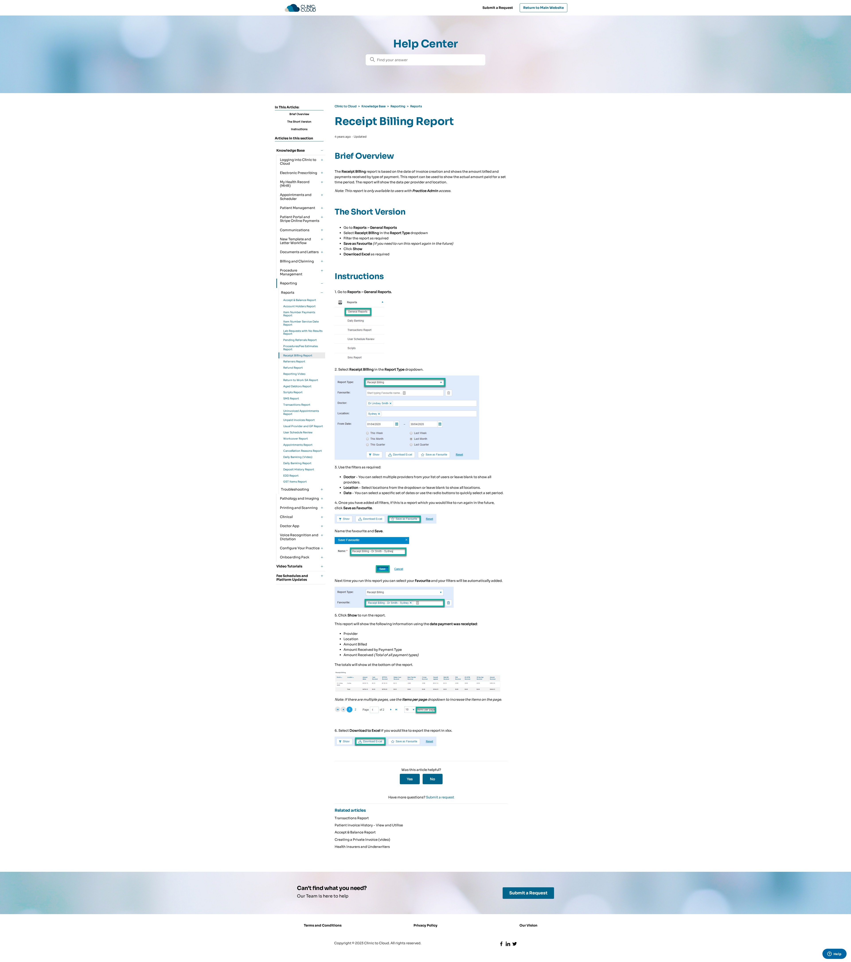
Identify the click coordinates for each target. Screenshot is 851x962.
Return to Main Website (543, 8)
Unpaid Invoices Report (299, 420)
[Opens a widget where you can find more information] (834, 954)
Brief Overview (299, 114)
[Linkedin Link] (508, 943)
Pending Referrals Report (300, 340)
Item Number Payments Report (299, 314)
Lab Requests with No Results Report (302, 332)
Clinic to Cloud (346, 106)
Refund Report (293, 367)
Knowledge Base (373, 106)
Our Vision (528, 925)
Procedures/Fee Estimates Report (300, 347)
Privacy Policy (425, 925)
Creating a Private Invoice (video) (362, 839)
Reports (416, 106)
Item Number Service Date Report (301, 323)
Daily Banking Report (297, 463)
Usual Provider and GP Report (303, 426)
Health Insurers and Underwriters (362, 847)
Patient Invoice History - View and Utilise (369, 825)
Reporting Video (294, 373)
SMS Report (291, 398)
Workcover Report (295, 438)
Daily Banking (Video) (297, 457)
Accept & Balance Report (299, 300)
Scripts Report (293, 392)
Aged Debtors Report (297, 386)
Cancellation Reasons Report (302, 450)
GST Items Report (295, 481)
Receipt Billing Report (297, 355)
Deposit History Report (298, 469)
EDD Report (291, 475)
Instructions (299, 129)
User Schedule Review (297, 432)
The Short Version (299, 121)
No (432, 779)
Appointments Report (297, 444)
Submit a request (440, 797)
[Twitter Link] (514, 943)
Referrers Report (294, 361)
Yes (410, 779)
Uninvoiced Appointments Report (301, 412)
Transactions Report (296, 404)
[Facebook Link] (501, 943)
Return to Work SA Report (300, 380)
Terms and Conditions (323, 925)
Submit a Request (497, 8)
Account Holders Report (299, 306)
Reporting (397, 106)
